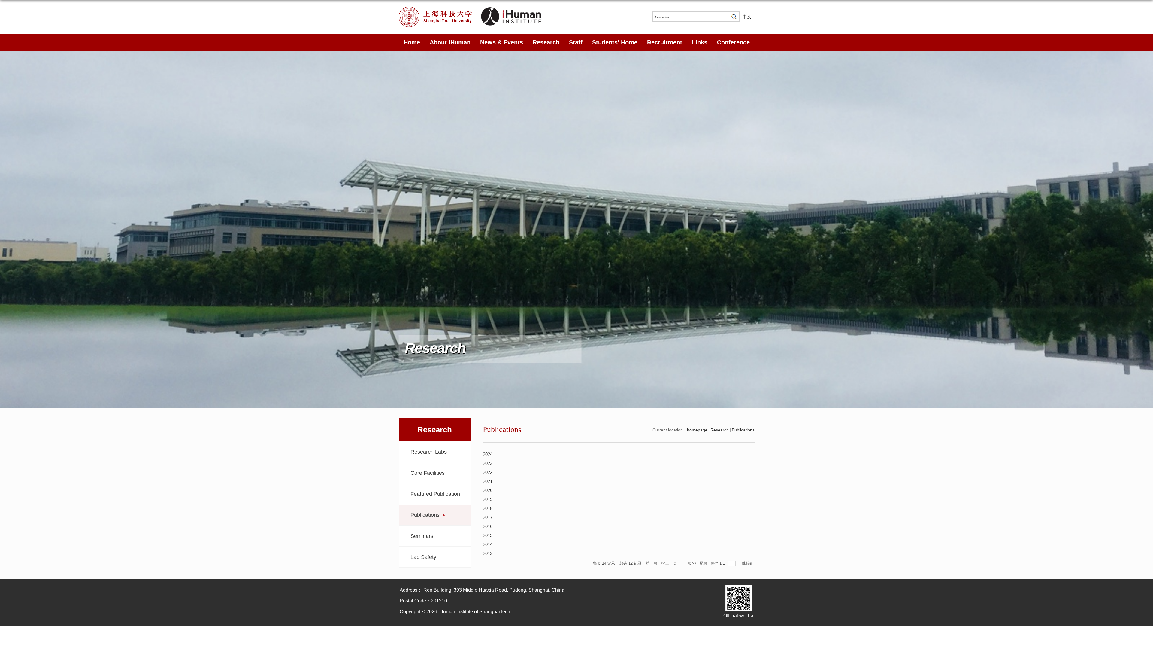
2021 (487, 481)
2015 (487, 535)
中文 (747, 16)
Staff (576, 42)
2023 (487, 463)
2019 (487, 499)
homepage (697, 430)
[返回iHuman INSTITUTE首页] (511, 8)
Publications (743, 430)
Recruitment (664, 42)
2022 (487, 472)
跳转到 (748, 563)
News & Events (501, 42)
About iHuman (450, 42)
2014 (487, 544)
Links (699, 42)
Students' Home (614, 42)
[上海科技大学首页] (440, 8)
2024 (487, 454)
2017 (487, 517)
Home (412, 42)
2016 (487, 526)
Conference (733, 42)
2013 (487, 553)
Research (546, 42)
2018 (487, 508)
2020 (487, 490)
